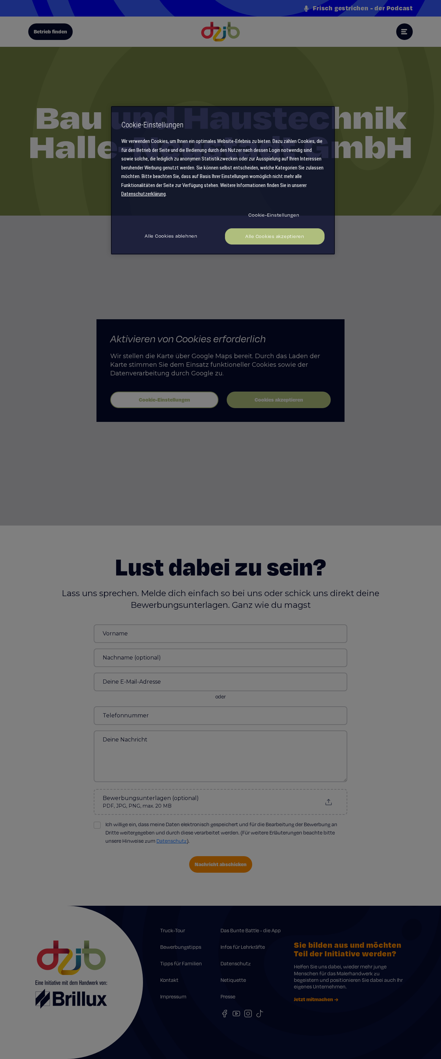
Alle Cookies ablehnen (171, 235)
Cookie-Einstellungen (273, 214)
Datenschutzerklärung (143, 194)
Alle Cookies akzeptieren (274, 236)
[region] (223, 180)
